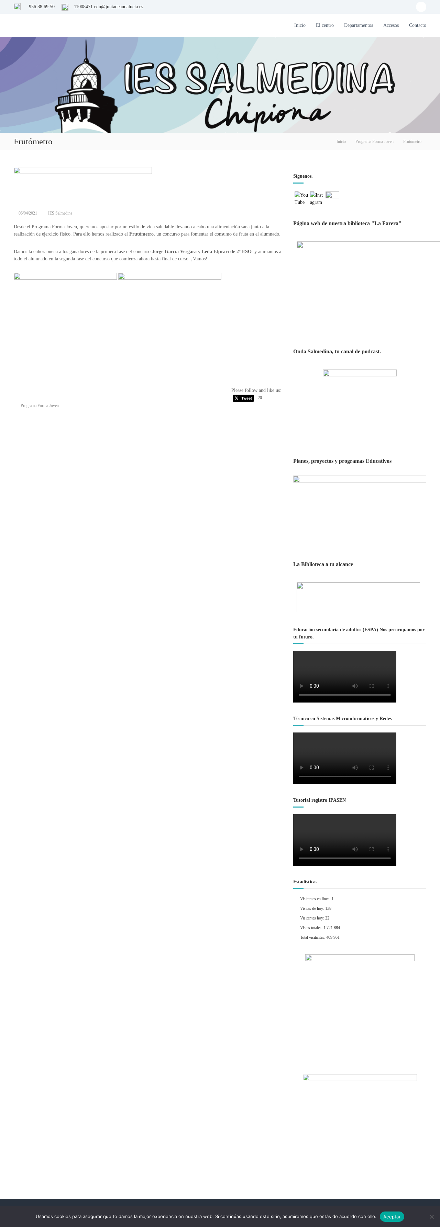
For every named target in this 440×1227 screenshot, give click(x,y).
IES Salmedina (60, 213)
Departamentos (358, 25)
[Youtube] (421, 7)
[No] (431, 1216)
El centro (325, 25)
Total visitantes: (313, 937)
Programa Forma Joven (374, 141)
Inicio (300, 25)
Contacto (417, 25)
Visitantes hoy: (312, 918)
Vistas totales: (311, 927)
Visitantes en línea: (315, 898)
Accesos (391, 25)
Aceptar (392, 1216)
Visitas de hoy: (312, 908)
